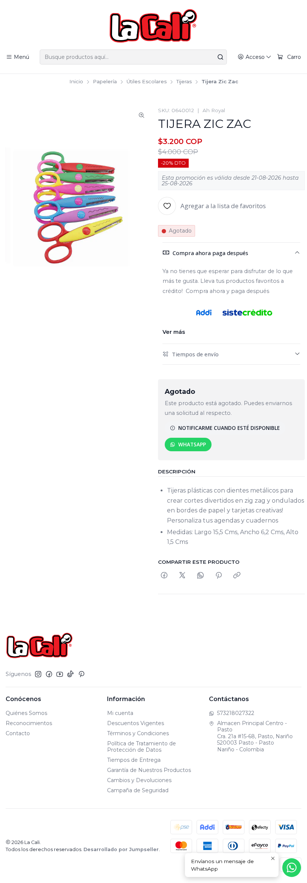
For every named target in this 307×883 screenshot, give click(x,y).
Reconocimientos (29, 723)
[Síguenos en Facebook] (49, 674)
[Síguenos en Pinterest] (81, 674)
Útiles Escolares (147, 81)
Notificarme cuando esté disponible (229, 427)
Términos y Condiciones (138, 733)
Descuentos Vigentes (135, 723)
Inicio (76, 81)
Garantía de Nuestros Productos (149, 770)
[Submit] (220, 57)
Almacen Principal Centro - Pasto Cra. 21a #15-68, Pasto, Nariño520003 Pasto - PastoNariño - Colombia (255, 736)
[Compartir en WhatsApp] (200, 575)
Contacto (18, 733)
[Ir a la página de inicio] (153, 26)
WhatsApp (192, 444)
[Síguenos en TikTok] (70, 674)
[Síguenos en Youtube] (59, 674)
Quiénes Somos (26, 713)
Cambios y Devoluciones (139, 780)
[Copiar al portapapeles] (237, 575)
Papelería (105, 81)
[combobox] (133, 57)
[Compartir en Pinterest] (218, 575)
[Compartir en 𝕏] (182, 575)
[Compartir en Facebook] (164, 575)
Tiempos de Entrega (134, 760)
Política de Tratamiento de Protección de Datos (141, 747)
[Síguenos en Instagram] (38, 674)
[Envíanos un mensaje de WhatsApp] (291, 867)
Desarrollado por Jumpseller (121, 849)
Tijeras (184, 81)
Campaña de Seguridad (137, 790)
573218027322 (235, 713)
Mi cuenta (120, 713)
